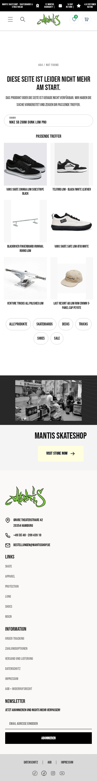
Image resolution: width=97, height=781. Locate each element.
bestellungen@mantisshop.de (31, 545)
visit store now (57, 453)
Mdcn (8, 616)
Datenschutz (12, 669)
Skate (8, 566)
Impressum (11, 679)
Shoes (41, 338)
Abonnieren (48, 738)
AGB (49, 762)
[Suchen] (22, 19)
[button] (10, 19)
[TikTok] (35, 773)
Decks (66, 324)
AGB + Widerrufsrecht (18, 689)
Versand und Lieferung (19, 658)
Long (8, 596)
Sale (57, 338)
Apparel (10, 576)
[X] (53, 773)
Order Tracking (14, 638)
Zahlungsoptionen (16, 648)
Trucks (83, 324)
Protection (12, 586)
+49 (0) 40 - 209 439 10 (27, 535)
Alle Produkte (18, 324)
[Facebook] (44, 773)
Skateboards (44, 324)
